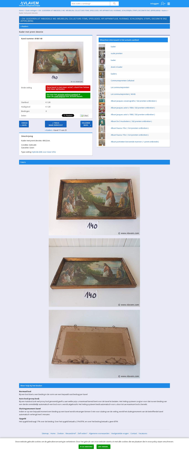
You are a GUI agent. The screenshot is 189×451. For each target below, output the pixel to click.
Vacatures (143, 433)
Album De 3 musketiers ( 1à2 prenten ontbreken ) (131, 121)
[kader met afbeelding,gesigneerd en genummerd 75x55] (102, 50)
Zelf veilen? (82, 433)
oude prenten (116, 53)
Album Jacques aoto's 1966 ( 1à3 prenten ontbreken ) (133, 114)
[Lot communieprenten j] (102, 97)
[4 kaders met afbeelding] (102, 77)
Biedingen (25, 111)
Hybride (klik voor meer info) (44, 152)
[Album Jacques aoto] (102, 111)
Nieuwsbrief (71, 433)
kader (113, 46)
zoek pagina (59, 96)
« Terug (56, 124)
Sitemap (45, 433)
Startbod (25, 102)
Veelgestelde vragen (120, 433)
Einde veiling (26, 87)
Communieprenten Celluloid (122, 80)
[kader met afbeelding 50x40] (102, 64)
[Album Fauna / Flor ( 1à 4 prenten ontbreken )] (102, 131)
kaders (114, 73)
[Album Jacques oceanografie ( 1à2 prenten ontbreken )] (102, 104)
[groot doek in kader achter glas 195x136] (102, 70)
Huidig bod (25, 106)
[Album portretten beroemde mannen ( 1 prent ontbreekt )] (102, 145)
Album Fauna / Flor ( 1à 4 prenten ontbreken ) (129, 128)
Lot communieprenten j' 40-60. (123, 94)
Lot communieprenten (120, 87)
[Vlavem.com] (29, 3)
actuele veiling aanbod (68, 94)
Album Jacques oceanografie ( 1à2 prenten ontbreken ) (134, 101)
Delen (23, 115)
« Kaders (24, 26)
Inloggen (154, 3)
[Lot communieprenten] (102, 91)
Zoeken (60, 433)
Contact (133, 433)
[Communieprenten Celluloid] (102, 84)
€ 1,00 (48, 102)
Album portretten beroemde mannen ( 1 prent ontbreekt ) (135, 141)
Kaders (164, 10)
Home (21, 10)
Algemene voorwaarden (99, 433)
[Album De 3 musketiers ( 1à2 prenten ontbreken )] (102, 125)
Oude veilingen (31, 10)
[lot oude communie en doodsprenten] (102, 57)
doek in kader (116, 67)
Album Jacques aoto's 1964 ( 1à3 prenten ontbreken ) (133, 107)
